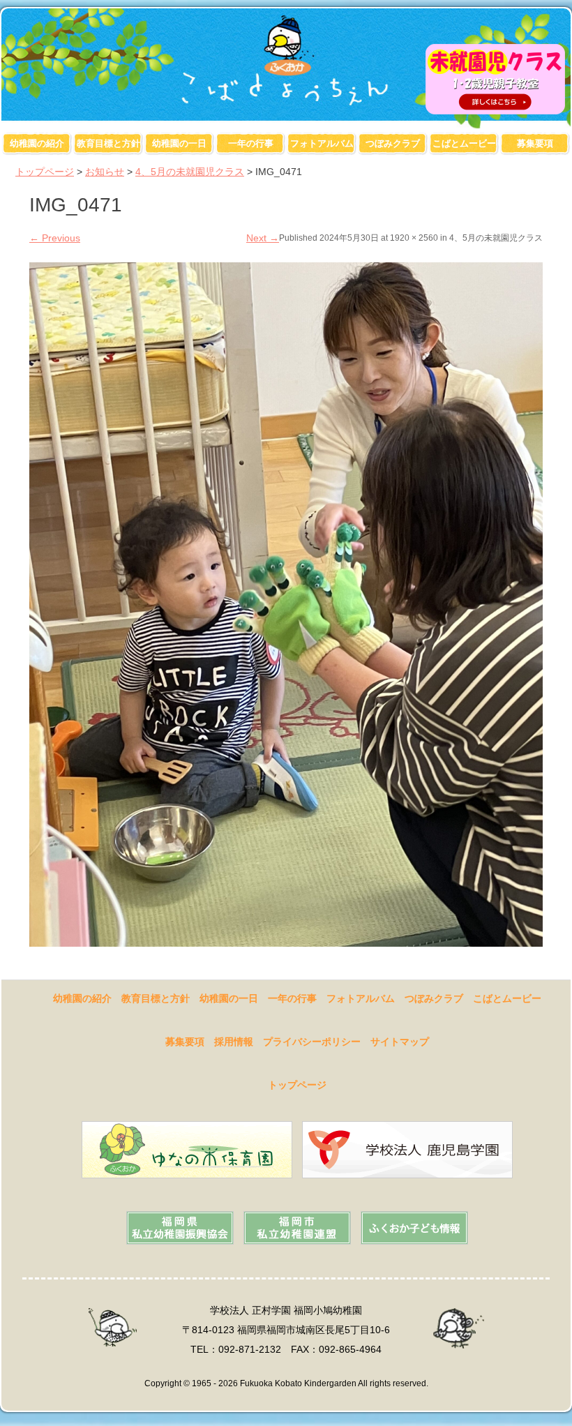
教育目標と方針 (108, 143)
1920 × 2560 (414, 238)
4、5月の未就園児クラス (189, 171)
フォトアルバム (322, 143)
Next (262, 237)
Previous (54, 237)
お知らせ (104, 171)
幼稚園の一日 (179, 143)
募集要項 (535, 143)
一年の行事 (250, 143)
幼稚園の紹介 (37, 143)
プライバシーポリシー (312, 1041)
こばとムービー (464, 143)
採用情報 (233, 1041)
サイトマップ (399, 1041)
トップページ (44, 171)
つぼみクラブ (393, 143)
